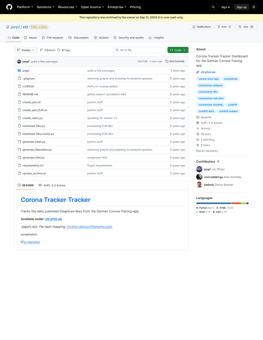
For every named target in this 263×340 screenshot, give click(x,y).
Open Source (91, 7)
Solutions (44, 7)
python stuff (95, 102)
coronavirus (230, 78)
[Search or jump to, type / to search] (213, 7)
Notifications (204, 26)
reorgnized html (97, 157)
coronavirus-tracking (211, 104)
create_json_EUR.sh (35, 110)
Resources (66, 7)
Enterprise (115, 7)
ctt (25, 27)
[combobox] (141, 50)
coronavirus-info (208, 91)
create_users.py (33, 118)
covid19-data (206, 111)
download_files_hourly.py (38, 133)
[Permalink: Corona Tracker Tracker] (18, 199)
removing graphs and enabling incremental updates (119, 78)
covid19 (232, 104)
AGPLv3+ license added (102, 86)
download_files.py (34, 125)
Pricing (135, 7)
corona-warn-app (209, 78)
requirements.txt (33, 165)
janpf (15, 27)
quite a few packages (44, 61)
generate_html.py (34, 157)
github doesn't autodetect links (106, 94)
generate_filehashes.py (37, 149)
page (26, 70)
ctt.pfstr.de (53, 219)
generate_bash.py (34, 141)
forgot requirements (99, 165)
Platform (23, 7)
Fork (226, 26)
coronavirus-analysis (210, 85)
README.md (30, 94)
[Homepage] (9, 7)
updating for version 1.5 (102, 118)
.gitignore (29, 78)
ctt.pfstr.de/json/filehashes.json (89, 227)
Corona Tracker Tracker (55, 199)
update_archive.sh (34, 173)
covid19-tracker (228, 111)
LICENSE (28, 86)
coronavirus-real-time (211, 98)
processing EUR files (100, 125)
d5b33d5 (143, 61)
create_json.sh (32, 102)
